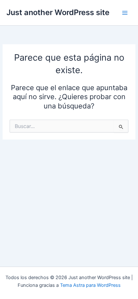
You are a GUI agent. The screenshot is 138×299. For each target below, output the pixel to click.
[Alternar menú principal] (125, 13)
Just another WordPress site (57, 12)
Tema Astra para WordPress (90, 285)
